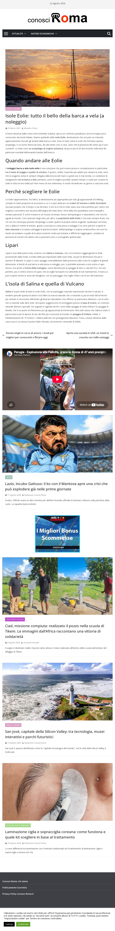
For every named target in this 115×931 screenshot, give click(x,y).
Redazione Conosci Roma (35, 495)
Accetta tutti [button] (23, 924)
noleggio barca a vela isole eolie (23, 168)
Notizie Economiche (42, 33)
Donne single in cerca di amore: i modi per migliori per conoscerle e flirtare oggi (30, 335)
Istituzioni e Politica (15, 619)
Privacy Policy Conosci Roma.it (18, 893)
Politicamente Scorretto (14, 887)
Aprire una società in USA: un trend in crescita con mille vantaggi (87, 335)
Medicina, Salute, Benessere (17, 825)
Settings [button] (9, 924)
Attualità (17, 33)
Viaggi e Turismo (14, 109)
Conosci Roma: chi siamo (15, 881)
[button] (24, 34)
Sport (8, 477)
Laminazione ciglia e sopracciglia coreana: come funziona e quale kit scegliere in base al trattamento (55, 834)
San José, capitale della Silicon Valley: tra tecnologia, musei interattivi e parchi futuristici (54, 734)
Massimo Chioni (30, 128)
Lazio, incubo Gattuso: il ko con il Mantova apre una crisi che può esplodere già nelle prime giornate (56, 486)
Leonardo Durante (31, 642)
